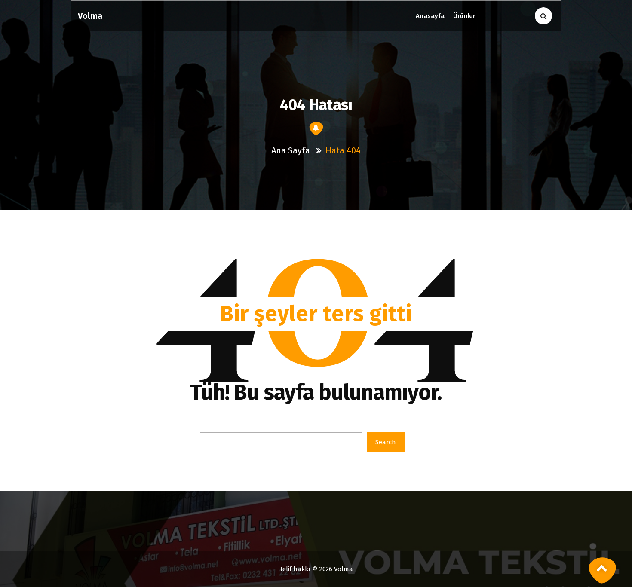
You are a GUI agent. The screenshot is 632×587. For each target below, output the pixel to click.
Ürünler (464, 16)
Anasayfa (430, 16)
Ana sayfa (290, 150)
